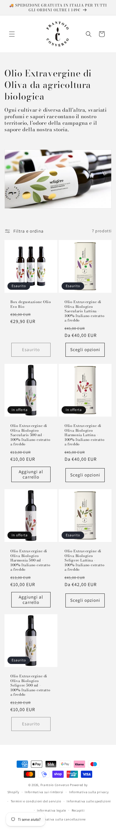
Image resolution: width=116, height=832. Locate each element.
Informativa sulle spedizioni (89, 801)
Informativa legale (51, 810)
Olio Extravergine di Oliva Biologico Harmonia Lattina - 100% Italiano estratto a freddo (84, 435)
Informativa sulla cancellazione (61, 819)
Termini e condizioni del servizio (36, 801)
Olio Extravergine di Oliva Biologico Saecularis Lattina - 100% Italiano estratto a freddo (84, 311)
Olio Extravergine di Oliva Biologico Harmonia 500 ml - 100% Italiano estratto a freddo (30, 560)
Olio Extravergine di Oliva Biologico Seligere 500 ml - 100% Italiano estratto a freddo (30, 685)
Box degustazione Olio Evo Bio (30, 304)
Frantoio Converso (54, 785)
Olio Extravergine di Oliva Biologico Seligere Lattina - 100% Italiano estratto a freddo (84, 560)
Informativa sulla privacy (89, 792)
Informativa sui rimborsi (44, 792)
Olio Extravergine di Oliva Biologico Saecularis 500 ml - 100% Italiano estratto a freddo (30, 435)
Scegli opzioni (85, 349)
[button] (11, 34)
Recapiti (78, 810)
